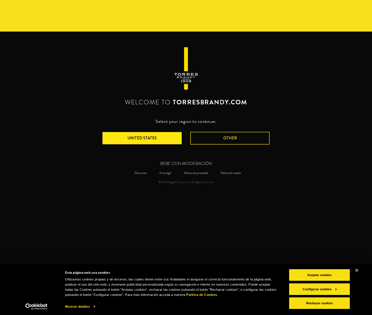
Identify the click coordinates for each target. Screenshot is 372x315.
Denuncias (140, 173)
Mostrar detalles (77, 306)
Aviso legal (165, 173)
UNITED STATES (142, 138)
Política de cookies (231, 173)
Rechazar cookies (319, 303)
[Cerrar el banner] (356, 270)
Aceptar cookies (319, 275)
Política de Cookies (201, 295)
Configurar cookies (317, 289)
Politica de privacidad (196, 173)
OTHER (230, 138)
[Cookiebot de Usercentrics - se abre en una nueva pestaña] (36, 306)
